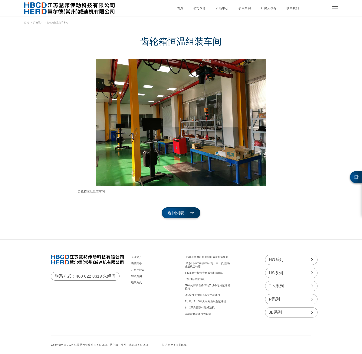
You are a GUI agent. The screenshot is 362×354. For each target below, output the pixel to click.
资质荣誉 (136, 263)
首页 (26, 22)
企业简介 (136, 257)
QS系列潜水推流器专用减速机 (202, 294)
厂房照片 (38, 22)
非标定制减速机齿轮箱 (198, 313)
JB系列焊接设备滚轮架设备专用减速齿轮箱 (207, 287)
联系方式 (136, 282)
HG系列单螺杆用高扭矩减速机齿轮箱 (206, 257)
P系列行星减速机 (195, 279)
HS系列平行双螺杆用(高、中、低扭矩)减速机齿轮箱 (207, 265)
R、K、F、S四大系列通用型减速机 (205, 301)
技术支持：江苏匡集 (174, 344)
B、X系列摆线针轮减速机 (200, 307)
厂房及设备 (137, 269)
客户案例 (136, 276)
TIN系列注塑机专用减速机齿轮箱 (204, 272)
